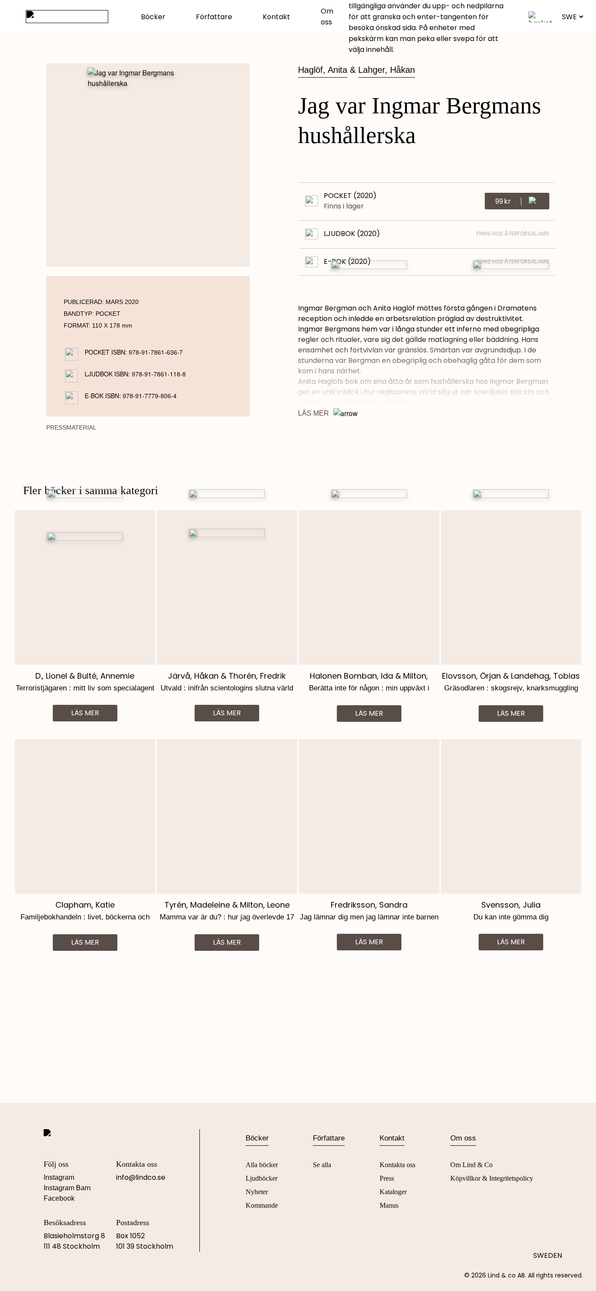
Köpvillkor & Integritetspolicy (491, 1178)
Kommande (262, 1205)
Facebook (59, 1198)
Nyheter (257, 1191)
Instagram (59, 1177)
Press (387, 1178)
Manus (389, 1205)
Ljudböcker (261, 1178)
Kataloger (393, 1191)
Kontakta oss (397, 1164)
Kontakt (276, 17)
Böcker (153, 17)
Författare (214, 17)
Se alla (322, 1164)
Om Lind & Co (471, 1164)
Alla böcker (262, 1164)
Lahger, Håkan (386, 70)
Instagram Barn (67, 1188)
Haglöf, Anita (322, 70)
